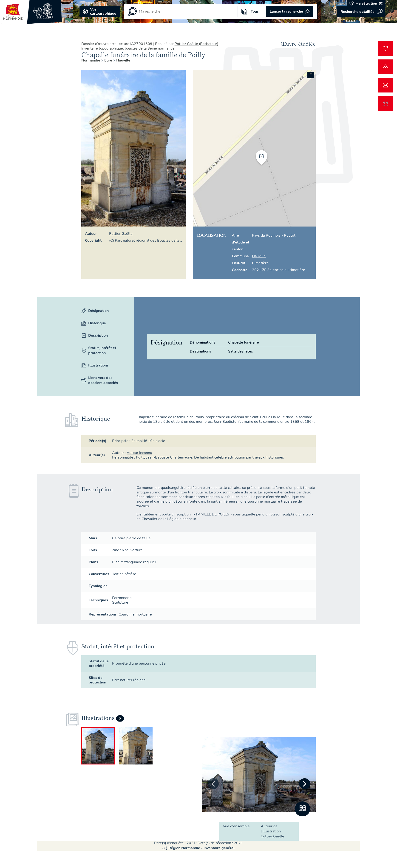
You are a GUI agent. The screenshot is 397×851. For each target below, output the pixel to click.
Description (98, 335)
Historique (97, 323)
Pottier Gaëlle (121, 233)
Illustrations (98, 365)
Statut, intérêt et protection (102, 350)
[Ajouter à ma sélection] (385, 48)
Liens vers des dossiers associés (103, 380)
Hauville (123, 60)
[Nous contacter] (385, 85)
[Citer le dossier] (385, 103)
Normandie (91, 60)
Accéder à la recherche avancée (361, 11)
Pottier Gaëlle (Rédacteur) (196, 43)
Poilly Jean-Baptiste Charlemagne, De (167, 457)
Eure (108, 60)
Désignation (98, 310)
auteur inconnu (139, 452)
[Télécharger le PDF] (385, 66)
